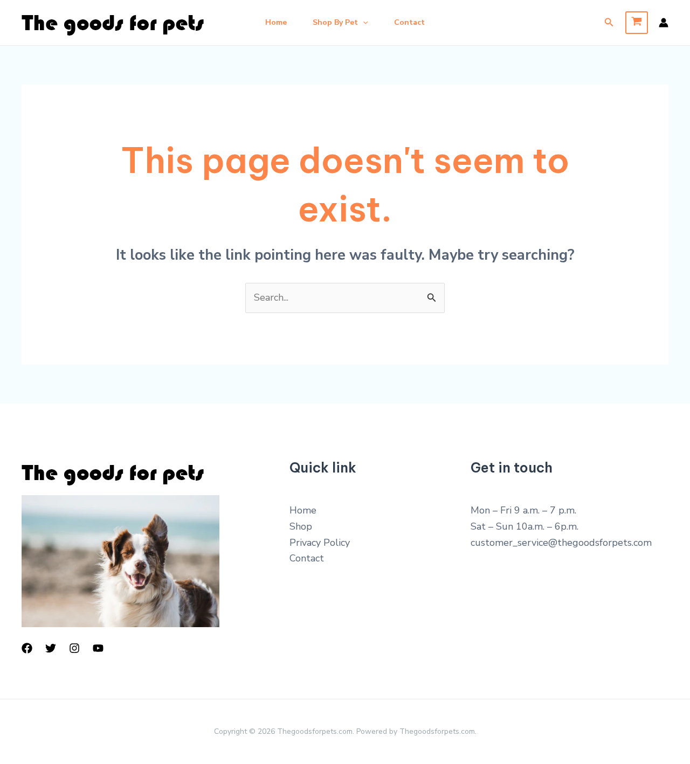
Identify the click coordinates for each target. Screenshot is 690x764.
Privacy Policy (319, 542)
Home (276, 22)
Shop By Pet (335, 22)
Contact (409, 22)
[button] (363, 22)
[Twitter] (50, 648)
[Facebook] (27, 648)
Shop (300, 526)
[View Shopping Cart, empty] (636, 22)
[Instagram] (74, 648)
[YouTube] (98, 648)
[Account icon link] (663, 22)
